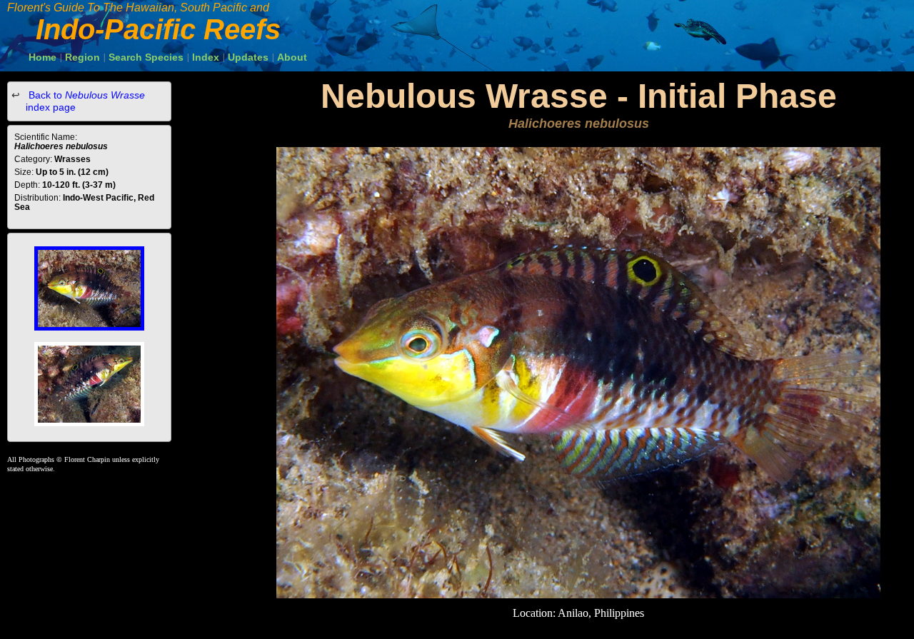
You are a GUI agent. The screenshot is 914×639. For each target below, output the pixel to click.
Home (42, 57)
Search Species (146, 57)
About (292, 57)
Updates (248, 57)
